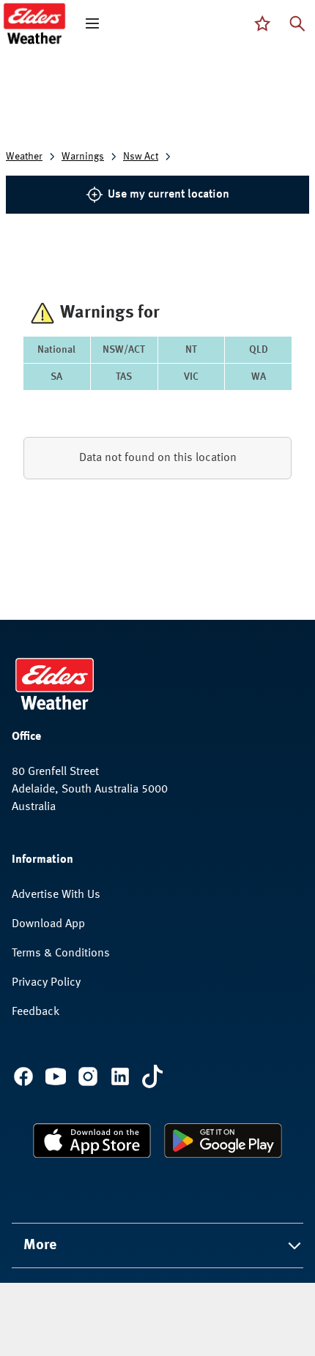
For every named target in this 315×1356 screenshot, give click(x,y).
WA (258, 377)
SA (56, 377)
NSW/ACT (124, 350)
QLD (258, 350)
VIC (191, 377)
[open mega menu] (92, 23)
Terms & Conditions (61, 953)
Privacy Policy (46, 983)
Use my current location (168, 195)
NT (191, 350)
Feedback (35, 1012)
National (56, 350)
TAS (124, 377)
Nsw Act (140, 156)
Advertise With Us (56, 895)
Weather (24, 156)
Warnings (83, 156)
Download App (48, 924)
